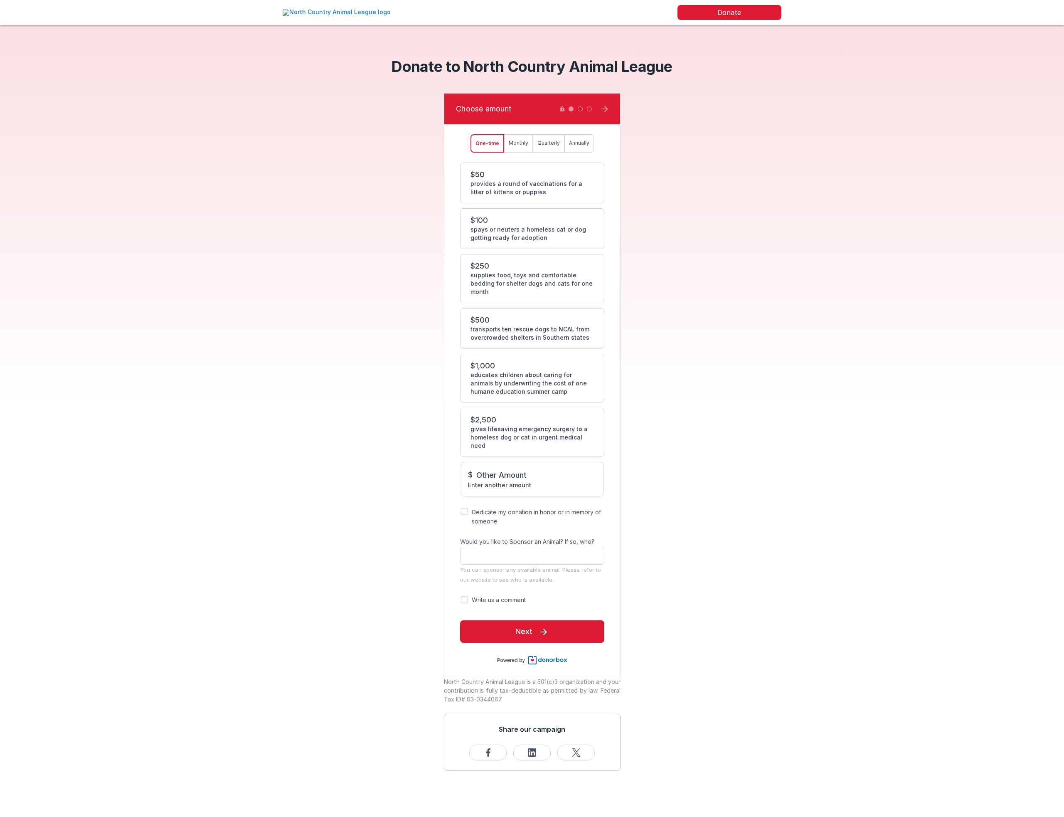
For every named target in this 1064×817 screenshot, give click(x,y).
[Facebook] (488, 752)
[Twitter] (576, 752)
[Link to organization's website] (337, 11)
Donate (729, 12)
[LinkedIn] (532, 752)
